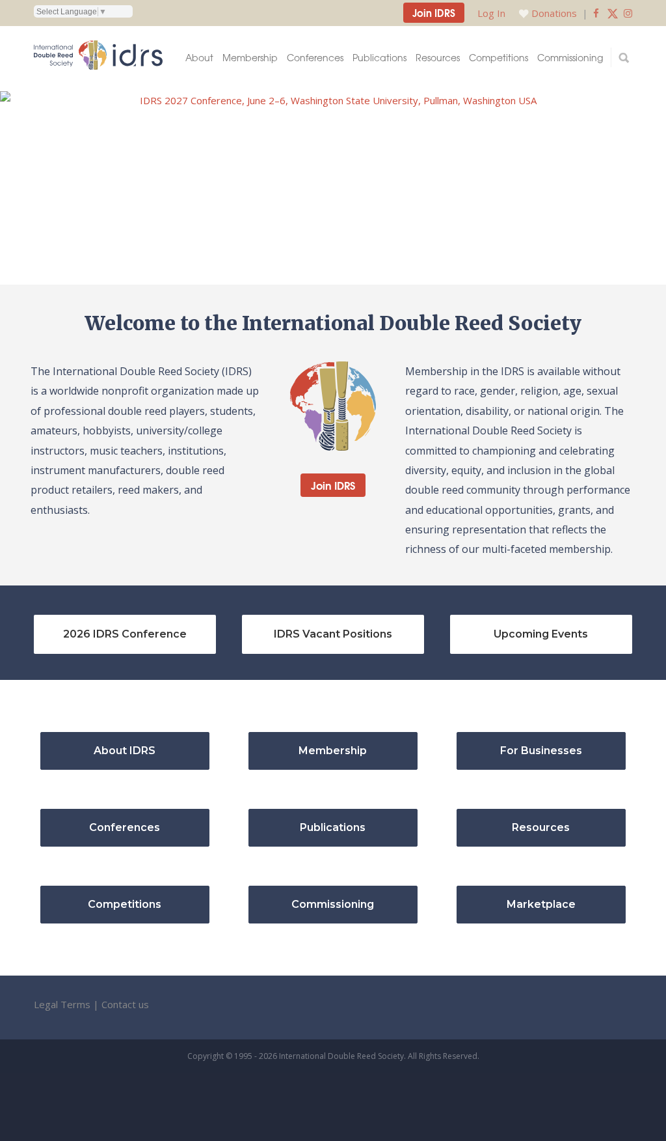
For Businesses (541, 750)
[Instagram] (628, 13)
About (199, 57)
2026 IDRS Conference (125, 634)
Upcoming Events (541, 634)
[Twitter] (613, 13)
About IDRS (124, 750)
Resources (438, 57)
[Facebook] (596, 13)
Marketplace (541, 904)
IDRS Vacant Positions (333, 634)
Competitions (498, 57)
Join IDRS (433, 12)
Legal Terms (62, 1004)
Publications (379, 57)
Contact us (125, 1004)
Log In (491, 13)
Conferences (315, 57)
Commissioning (570, 57)
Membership (250, 57)
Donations (554, 13)
